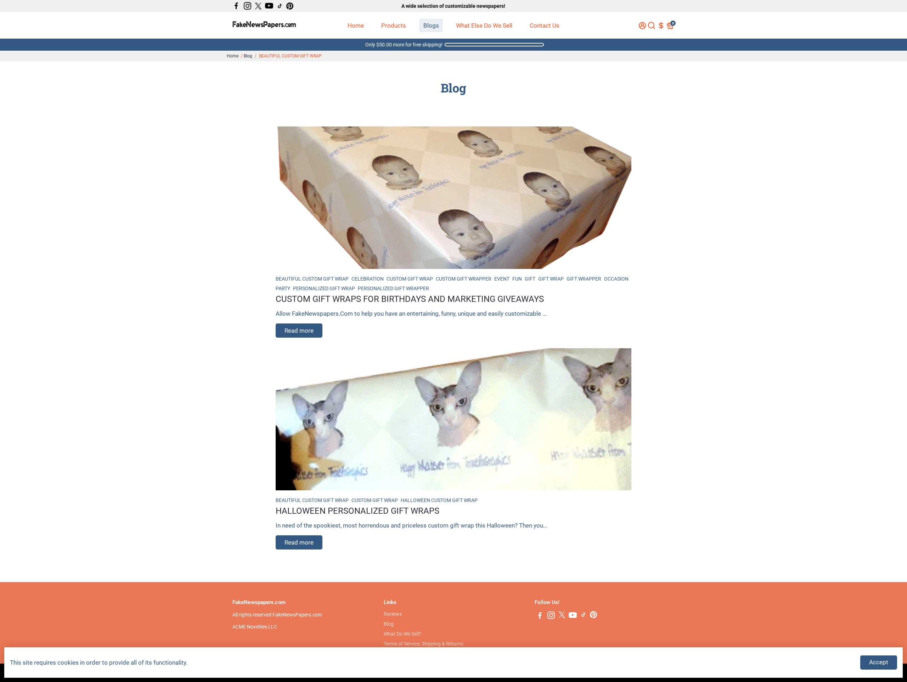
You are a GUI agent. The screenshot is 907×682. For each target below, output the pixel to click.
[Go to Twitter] (258, 6)
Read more (299, 330)
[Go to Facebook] (236, 6)
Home (356, 25)
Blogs (431, 25)
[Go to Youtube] (269, 6)
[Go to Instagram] (247, 6)
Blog (248, 55)
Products (393, 25)
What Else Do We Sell (484, 25)
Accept (878, 662)
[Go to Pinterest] (289, 6)
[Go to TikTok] (279, 6)
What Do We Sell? (402, 634)
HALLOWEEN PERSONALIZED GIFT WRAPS (357, 511)
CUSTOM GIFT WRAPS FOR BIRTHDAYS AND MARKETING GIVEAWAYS (410, 299)
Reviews (393, 614)
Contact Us (544, 25)
